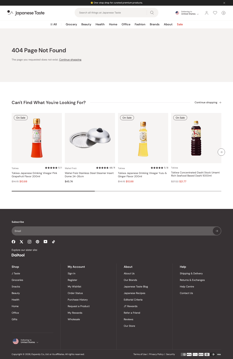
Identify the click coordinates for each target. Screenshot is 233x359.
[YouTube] (45, 241)
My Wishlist (74, 286)
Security (170, 354)
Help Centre (187, 286)
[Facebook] (13, 242)
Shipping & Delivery (191, 273)
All (55, 24)
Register (72, 280)
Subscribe (217, 231)
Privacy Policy (156, 354)
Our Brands (130, 280)
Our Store (129, 325)
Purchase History (78, 299)
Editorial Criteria (133, 299)
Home (113, 24)
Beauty (86, 24)
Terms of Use (140, 354)
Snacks (16, 286)
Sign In (71, 273)
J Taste (16, 273)
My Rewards (75, 312)
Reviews (128, 319)
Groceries (17, 280)
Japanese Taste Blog (136, 286)
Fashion (140, 24)
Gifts (14, 319)
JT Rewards (130, 306)
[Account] (206, 13)
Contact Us (186, 293)
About (168, 24)
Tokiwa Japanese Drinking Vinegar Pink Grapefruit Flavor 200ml (34, 175)
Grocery (71, 24)
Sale (180, 24)
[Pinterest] (37, 242)
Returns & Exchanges (192, 280)
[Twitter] (21, 242)
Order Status (75, 293)
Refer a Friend (132, 312)
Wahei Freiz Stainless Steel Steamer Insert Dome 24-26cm (89, 175)
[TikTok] (53, 242)
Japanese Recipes (134, 293)
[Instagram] (29, 242)
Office (126, 24)
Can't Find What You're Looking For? (49, 102)
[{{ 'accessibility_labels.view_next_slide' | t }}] (221, 152)
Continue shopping (70, 59)
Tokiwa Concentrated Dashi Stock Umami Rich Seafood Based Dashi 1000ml (195, 174)
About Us (129, 273)
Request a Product (79, 306)
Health (100, 24)
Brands (154, 24)
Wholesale (74, 319)
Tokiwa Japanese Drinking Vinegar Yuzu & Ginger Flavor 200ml (142, 175)
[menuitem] (53, 24)
